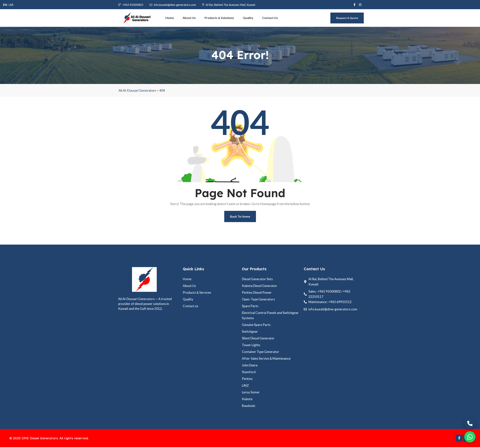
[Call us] (470, 423)
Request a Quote (347, 17)
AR (11, 4)
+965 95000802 (132, 4)
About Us (189, 17)
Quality (248, 17)
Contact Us (270, 17)
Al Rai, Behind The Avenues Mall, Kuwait (230, 4)
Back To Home (240, 216)
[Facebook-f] (459, 438)
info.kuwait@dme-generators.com (175, 4)
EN (5, 4)
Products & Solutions (219, 17)
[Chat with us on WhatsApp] (470, 437)
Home (169, 17)
